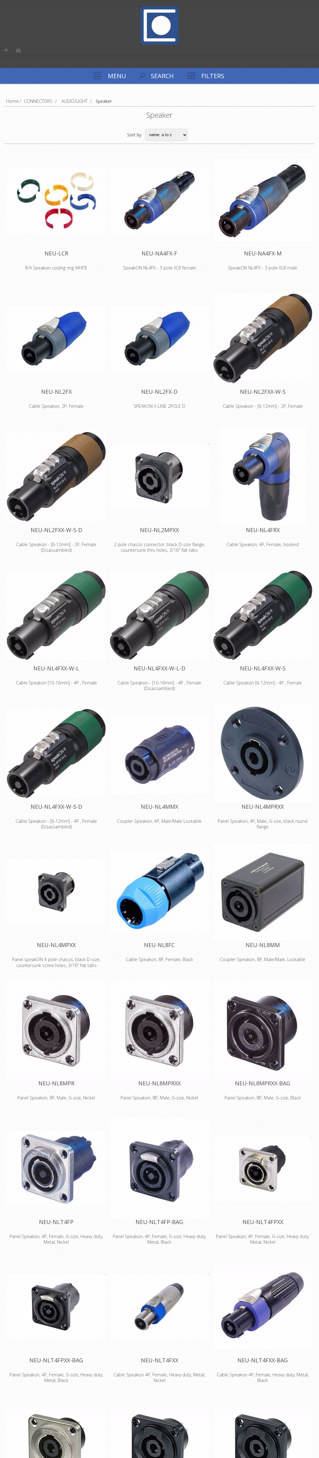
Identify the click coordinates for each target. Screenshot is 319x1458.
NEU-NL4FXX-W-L (56, 668)
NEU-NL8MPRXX (159, 1083)
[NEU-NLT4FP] (56, 1168)
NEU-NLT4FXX (159, 1360)
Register (6, 50)
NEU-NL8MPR (56, 1083)
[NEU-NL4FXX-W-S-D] (56, 753)
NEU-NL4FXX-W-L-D (159, 668)
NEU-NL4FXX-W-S (263, 668)
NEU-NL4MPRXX (262, 806)
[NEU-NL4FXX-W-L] (56, 615)
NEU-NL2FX (56, 391)
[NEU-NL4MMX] (159, 753)
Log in (18, 50)
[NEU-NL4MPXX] (56, 891)
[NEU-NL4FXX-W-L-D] (159, 615)
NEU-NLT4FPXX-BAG (56, 1360)
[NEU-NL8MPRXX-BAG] (262, 1030)
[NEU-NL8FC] (159, 891)
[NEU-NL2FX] (56, 338)
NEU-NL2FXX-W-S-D (56, 530)
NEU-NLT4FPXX (262, 1222)
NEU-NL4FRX (263, 530)
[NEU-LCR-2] (56, 200)
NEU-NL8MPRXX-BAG (262, 1083)
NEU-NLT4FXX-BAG (262, 1360)
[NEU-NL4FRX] (262, 476)
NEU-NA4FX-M (263, 253)
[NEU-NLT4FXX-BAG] (262, 1307)
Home (12, 101)
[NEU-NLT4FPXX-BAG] (56, 1307)
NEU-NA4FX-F (159, 253)
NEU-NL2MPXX (159, 530)
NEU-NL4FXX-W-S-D (56, 806)
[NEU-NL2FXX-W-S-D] (56, 476)
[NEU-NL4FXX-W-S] (262, 615)
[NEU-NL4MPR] (262, 753)
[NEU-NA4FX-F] (159, 200)
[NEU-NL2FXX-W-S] (262, 338)
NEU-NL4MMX (159, 806)
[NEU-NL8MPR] (56, 1030)
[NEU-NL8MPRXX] (159, 1030)
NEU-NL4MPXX (56, 945)
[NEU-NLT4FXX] (159, 1307)
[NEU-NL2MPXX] (159, 476)
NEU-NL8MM (262, 945)
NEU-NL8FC (159, 945)
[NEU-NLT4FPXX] (262, 1168)
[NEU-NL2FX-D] (159, 338)
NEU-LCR (56, 253)
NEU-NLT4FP (56, 1222)
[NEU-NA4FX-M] (262, 200)
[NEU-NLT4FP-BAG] (159, 1168)
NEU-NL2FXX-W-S (263, 391)
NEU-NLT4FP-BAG (159, 1222)
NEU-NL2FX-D (159, 391)
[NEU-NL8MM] (262, 891)
